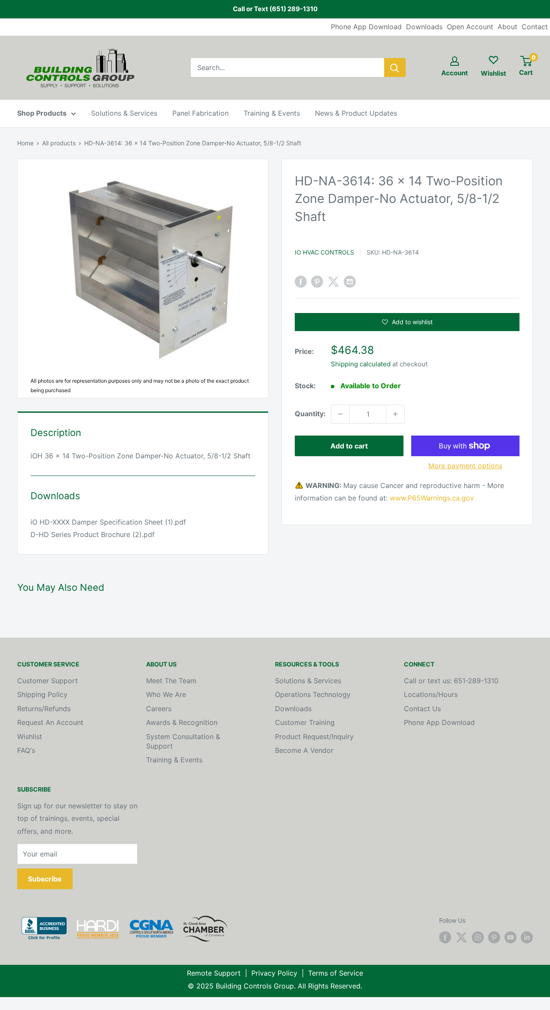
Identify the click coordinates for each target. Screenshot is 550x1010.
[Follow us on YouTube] (510, 937)
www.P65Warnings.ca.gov (432, 498)
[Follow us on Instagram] (478, 937)
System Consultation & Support (183, 741)
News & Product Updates (356, 113)
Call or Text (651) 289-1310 (275, 9)
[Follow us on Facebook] (445, 937)
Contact (535, 26)
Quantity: (310, 413)
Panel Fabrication (200, 113)
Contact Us (422, 708)
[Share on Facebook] (301, 282)
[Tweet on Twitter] (333, 282)
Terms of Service (335, 973)
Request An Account (50, 722)
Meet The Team (171, 680)
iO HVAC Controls (324, 252)
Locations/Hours (431, 694)
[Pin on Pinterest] (317, 282)
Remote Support (214, 973)
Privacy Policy (274, 973)
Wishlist (29, 736)
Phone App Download (366, 26)
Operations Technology (313, 694)
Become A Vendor (304, 750)
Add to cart (349, 446)
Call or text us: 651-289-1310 (451, 680)
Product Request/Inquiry (314, 736)
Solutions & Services (124, 113)
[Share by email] (350, 282)
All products (59, 143)
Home (25, 143)
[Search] (395, 67)
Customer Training (305, 722)
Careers (158, 708)
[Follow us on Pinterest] (494, 937)
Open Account (470, 26)
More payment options (465, 465)
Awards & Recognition (181, 722)
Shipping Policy (42, 694)
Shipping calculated (361, 364)
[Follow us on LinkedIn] (527, 937)
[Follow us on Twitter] (461, 937)
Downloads (424, 26)
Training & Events (272, 113)
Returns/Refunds (43, 708)
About (507, 26)
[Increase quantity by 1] (395, 414)
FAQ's (26, 750)
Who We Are (166, 694)
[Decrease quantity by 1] (340, 414)
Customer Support (47, 680)
